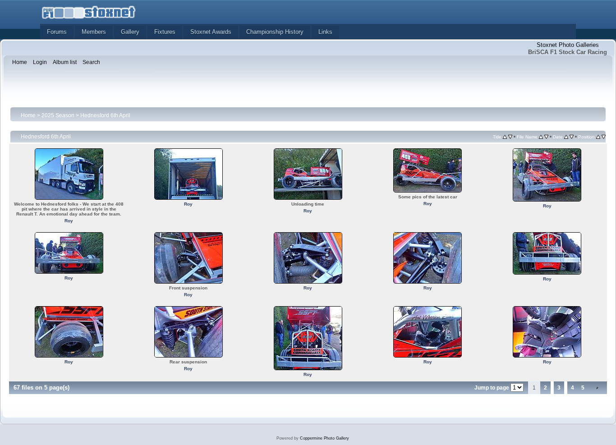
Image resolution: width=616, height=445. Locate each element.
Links (325, 31)
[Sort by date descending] (572, 136)
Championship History (274, 31)
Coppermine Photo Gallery (324, 438)
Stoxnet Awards (210, 31)
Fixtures (164, 31)
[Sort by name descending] (546, 136)
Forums (57, 31)
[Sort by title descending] (510, 136)
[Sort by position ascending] (598, 136)
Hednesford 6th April (105, 115)
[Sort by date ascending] (566, 136)
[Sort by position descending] (604, 136)
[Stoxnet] (89, 11)
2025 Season (57, 115)
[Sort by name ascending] (541, 136)
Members (94, 31)
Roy (68, 220)
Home (28, 115)
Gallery (130, 31)
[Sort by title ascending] (505, 136)
